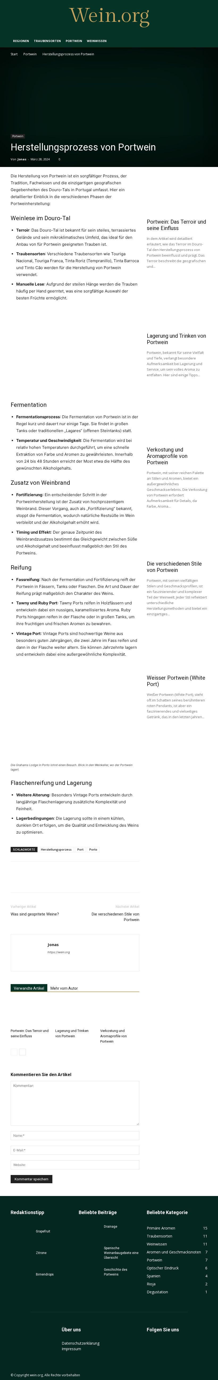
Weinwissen (97, 41)
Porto (93, 849)
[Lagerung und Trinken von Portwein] (74, 1012)
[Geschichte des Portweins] (89, 1274)
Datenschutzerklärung (80, 1343)
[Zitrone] (21, 1258)
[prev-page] (14, 1052)
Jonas (22, 159)
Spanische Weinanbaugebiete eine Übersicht (121, 1253)
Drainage (110, 1226)
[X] (28, 881)
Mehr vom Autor (64, 988)
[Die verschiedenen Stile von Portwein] (177, 536)
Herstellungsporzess (56, 849)
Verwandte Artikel (29, 988)
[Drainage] (89, 1231)
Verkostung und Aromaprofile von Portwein (113, 1036)
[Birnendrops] (21, 1279)
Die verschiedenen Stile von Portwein (115, 917)
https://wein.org (59, 952)
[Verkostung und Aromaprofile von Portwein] (119, 1012)
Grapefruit (43, 1231)
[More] (101, 881)
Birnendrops (45, 1274)
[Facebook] (16, 881)
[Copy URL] (89, 881)
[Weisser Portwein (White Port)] (177, 650)
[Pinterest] (40, 881)
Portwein (74, 41)
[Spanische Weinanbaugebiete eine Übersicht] (89, 1253)
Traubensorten (47, 41)
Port (80, 849)
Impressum (71, 1348)
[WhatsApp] (52, 881)
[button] (201, 41)
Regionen (21, 41)
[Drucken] (77, 881)
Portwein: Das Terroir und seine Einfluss (176, 225)
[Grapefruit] (21, 1236)
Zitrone (41, 1253)
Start (14, 54)
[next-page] (22, 1052)
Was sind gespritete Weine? (35, 914)
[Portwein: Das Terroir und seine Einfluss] (30, 1012)
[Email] (65, 881)
